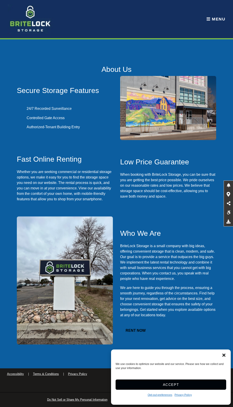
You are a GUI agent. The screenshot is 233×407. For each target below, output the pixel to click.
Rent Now (136, 330)
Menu (217, 19)
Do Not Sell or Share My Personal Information (77, 399)
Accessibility (15, 374)
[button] (224, 355)
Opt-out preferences (160, 395)
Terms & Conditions (46, 374)
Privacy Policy (183, 395)
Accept (171, 385)
